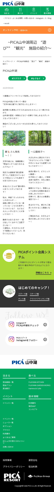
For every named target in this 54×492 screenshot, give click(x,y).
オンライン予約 (16, 29)
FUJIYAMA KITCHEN (36, 382)
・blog (48, 18)
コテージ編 (34, 293)
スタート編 (22, 293)
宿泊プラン (7, 385)
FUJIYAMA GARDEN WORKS (39, 385)
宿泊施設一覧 (8, 382)
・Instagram (38, 18)
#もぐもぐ (36, 78)
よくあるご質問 (9, 437)
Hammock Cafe (35, 388)
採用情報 (7, 460)
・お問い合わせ (28, 18)
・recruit (6, 23)
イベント (8, 396)
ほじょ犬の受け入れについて (13, 442)
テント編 (21, 298)
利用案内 (32, 403)
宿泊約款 (33, 466)
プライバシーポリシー (14, 466)
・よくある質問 (17, 18)
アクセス (6, 430)
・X (44, 18)
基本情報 (33, 396)
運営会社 (33, 460)
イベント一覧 (8, 403)
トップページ (8, 61)
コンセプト (33, 409)
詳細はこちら (42, 272)
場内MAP (32, 406)
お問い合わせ (8, 446)
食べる (32, 375)
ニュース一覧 (8, 422)
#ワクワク (16, 78)
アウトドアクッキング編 (39, 298)
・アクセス (7, 18)
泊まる (6, 375)
